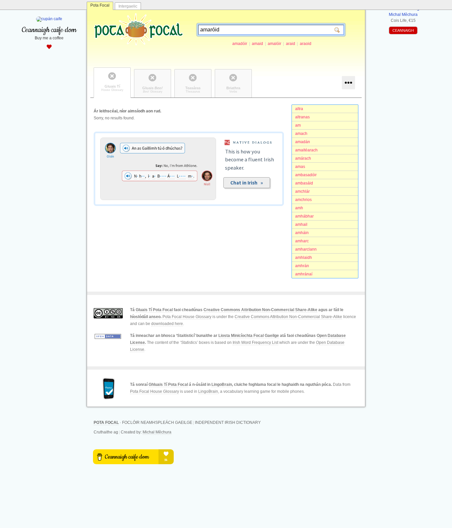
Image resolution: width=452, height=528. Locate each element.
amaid (257, 43)
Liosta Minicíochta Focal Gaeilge (248, 335)
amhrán (302, 266)
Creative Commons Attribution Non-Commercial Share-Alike (260, 309)
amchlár (302, 191)
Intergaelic (127, 6)
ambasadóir (306, 175)
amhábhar (304, 216)
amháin (302, 232)
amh (299, 208)
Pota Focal (100, 5)
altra (299, 108)
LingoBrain (221, 384)
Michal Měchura (157, 432)
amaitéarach (306, 150)
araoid (305, 43)
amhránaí (303, 274)
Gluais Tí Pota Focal (154, 309)
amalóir (274, 43)
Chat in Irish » (246, 183)
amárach (303, 158)
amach (301, 133)
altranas (302, 117)
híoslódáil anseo (145, 316)
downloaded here (167, 323)
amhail (301, 224)
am (298, 125)
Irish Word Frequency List (255, 342)
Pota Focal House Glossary (186, 316)
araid (290, 43)
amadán (302, 142)
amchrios (303, 199)
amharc (302, 241)
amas (300, 166)
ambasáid (304, 183)
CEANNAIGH (403, 30)
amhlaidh (303, 257)
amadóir (239, 43)
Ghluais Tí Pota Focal (168, 384)
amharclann (306, 249)
